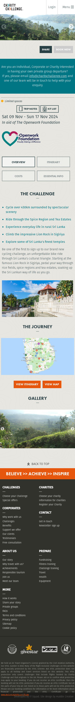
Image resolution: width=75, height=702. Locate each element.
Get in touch (45, 521)
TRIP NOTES (30, 108)
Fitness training (47, 564)
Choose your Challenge (15, 496)
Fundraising (45, 560)
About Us (9, 551)
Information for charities (52, 500)
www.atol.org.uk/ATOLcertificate (15, 694)
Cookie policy (9, 628)
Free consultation (11, 542)
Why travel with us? (13, 564)
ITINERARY (53, 162)
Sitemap (6, 624)
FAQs (5, 611)
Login (52, 7)
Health (42, 577)
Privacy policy (9, 619)
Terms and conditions (14, 615)
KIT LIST (52, 108)
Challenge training (49, 568)
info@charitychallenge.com (48, 76)
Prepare (45, 551)
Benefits (6, 525)
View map (52, 384)
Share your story (11, 602)
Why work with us (11, 517)
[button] (66, 7)
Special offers (10, 500)
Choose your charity (50, 496)
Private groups (10, 607)
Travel (42, 572)
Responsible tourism (13, 572)
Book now (63, 49)
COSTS (18, 176)
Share (46, 49)
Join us (6, 577)
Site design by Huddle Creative (57, 696)
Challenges (8, 521)
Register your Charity (50, 504)
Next (70, 26)
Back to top (40, 464)
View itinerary (27, 384)
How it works (9, 598)
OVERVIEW (18, 162)
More (6, 589)
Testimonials (9, 538)
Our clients (8, 534)
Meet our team (10, 581)
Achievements (10, 568)
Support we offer (11, 530)
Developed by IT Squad (26, 696)
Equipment (45, 581)
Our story (7, 560)
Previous (3, 26)
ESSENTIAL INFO (53, 176)
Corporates (11, 508)
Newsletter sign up (49, 525)
